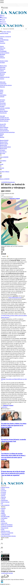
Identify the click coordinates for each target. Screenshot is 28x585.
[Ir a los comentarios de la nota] (3, 248)
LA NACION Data (4, 40)
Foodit (3, 19)
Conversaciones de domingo (7, 132)
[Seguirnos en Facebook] (2, 539)
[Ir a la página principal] (14, 13)
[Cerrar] (23, 26)
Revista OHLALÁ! (4, 140)
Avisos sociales (4, 129)
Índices (2, 56)
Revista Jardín (3, 148)
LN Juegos (2, 100)
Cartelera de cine (4, 117)
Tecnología (3, 103)
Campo (2, 49)
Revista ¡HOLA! (3, 142)
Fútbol (1, 90)
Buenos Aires (3, 66)
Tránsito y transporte (5, 36)
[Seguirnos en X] (2, 544)
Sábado (2, 134)
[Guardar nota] (2, 248)
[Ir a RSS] (2, 552)
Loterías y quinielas (5, 108)
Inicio (3, 15)
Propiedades (3, 51)
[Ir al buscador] (2, 10)
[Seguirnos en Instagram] (2, 548)
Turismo (2, 101)
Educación (2, 69)
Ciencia (2, 75)
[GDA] (5, 578)
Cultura (2, 70)
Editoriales (2, 82)
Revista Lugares (4, 143)
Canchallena (3, 95)
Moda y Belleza (4, 111)
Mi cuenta (4, 24)
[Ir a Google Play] (5, 557)
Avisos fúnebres (4, 127)
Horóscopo (3, 104)
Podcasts (2, 109)
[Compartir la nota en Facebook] (2, 254)
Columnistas (3, 83)
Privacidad (10, 573)
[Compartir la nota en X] (3, 254)
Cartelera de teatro (5, 119)
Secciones (4, 17)
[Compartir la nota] (2, 250)
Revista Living (3, 145)
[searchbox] (13, 29)
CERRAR (2, 0)
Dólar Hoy (2, 48)
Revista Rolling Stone (5, 147)
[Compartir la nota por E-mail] (5, 254)
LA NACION (4, 182)
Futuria (2, 46)
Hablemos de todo (5, 77)
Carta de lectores (4, 130)
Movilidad (2, 54)
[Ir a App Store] (5, 560)
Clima (1, 38)
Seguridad (2, 67)
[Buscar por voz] (26, 29)
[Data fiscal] (2, 582)
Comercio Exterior (4, 53)
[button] (14, 102)
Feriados (2, 106)
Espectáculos (11, 182)
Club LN (4, 22)
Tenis (1, 93)
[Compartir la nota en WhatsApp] (3, 250)
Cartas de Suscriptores (6, 85)
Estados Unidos (4, 61)
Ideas (1, 135)
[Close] (2, 477)
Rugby (1, 91)
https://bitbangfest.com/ (15, 297)
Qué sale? (2, 116)
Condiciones (4, 573)
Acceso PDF (3, 124)
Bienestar (2, 74)
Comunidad (3, 72)
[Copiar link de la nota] (2, 252)
